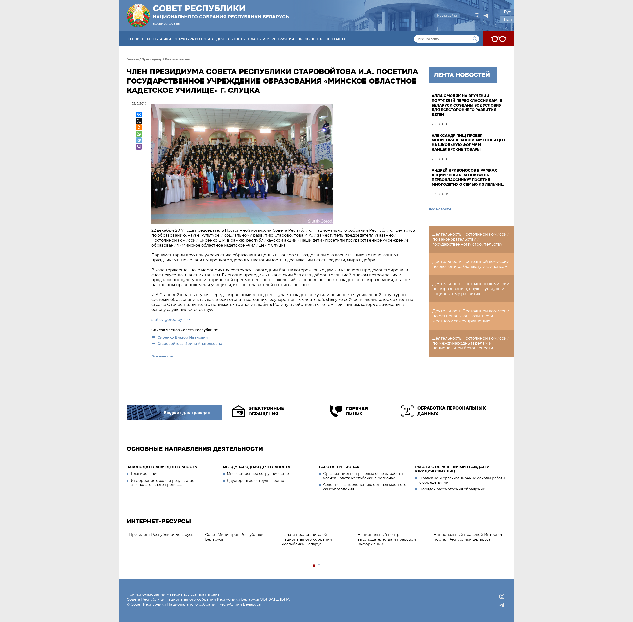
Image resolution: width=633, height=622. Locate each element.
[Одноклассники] (139, 127)
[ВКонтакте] (139, 114)
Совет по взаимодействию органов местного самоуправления (364, 487)
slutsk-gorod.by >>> (170, 319)
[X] (139, 121)
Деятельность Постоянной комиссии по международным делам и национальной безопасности (470, 343)
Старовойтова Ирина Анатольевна (190, 343)
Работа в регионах (339, 467)
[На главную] (138, 15)
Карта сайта (447, 15)
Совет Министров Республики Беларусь (234, 537)
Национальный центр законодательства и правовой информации (387, 539)
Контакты (335, 39)
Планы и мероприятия (271, 39)
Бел (508, 19)
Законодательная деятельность (162, 467)
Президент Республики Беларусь (161, 534)
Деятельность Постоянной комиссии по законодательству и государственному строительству (470, 239)
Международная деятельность (256, 467)
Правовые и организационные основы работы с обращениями (462, 480)
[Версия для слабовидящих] (498, 38)
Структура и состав (194, 39)
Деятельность (230, 39)
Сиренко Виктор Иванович (183, 337)
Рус (507, 12)
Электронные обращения (266, 411)
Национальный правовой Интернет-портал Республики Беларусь (469, 537)
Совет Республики (221, 11)
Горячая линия (357, 411)
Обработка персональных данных (451, 410)
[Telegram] (139, 140)
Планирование (144, 473)
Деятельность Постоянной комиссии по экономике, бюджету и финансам (470, 264)
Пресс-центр (309, 39)
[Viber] (139, 147)
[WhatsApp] (139, 134)
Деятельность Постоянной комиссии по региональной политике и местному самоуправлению (470, 316)
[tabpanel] (165, 535)
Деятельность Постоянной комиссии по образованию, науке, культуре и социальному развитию (470, 288)
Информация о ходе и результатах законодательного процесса (162, 482)
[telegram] (485, 15)
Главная (133, 59)
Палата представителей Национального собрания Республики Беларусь (306, 539)
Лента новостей (177, 59)
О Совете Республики (149, 39)
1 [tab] (314, 566)
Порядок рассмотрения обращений (452, 489)
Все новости (162, 356)
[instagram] (477, 15)
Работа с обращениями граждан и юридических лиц (452, 469)
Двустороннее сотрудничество (255, 480)
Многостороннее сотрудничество (258, 473)
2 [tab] (319, 566)
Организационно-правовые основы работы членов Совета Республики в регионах (363, 475)
